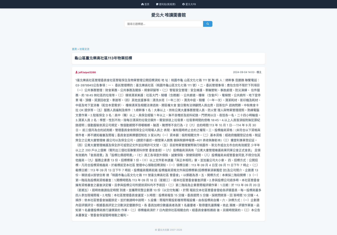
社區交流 (84, 49)
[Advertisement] (168, 38)
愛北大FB (190, 4)
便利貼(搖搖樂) (167, 4)
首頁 (146, 4)
